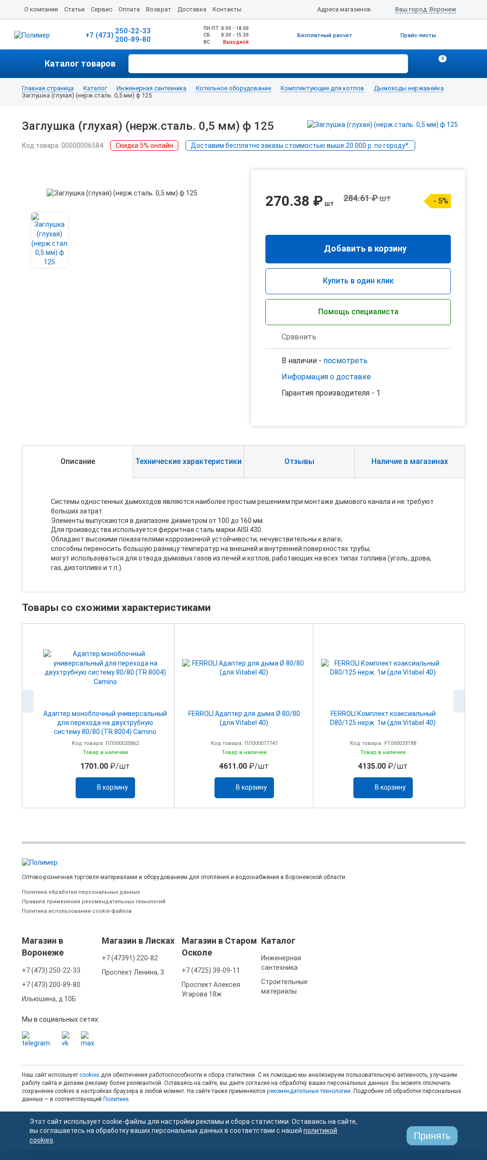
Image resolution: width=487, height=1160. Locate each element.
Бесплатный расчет (324, 35)
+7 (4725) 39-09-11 (211, 970)
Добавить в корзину (365, 248)
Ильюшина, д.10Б (49, 999)
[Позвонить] (420, 63)
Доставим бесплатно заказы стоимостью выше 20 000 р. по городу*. (300, 145)
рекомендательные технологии (309, 1091)
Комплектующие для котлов (322, 88)
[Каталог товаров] (33, 63)
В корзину (112, 787)
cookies (89, 1075)
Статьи (74, 9)
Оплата (129, 9)
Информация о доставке (326, 376)
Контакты (227, 9)
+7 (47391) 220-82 (130, 958)
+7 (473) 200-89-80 (51, 984)
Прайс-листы (418, 35)
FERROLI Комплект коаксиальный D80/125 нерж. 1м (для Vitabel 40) (383, 718)
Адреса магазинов (344, 9)
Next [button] (459, 701)
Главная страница (48, 88)
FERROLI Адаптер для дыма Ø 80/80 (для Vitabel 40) (244, 718)
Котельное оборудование (233, 88)
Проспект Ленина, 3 (133, 972)
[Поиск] (399, 63)
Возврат (158, 9)
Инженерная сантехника (151, 88)
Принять (432, 1136)
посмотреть (345, 360)
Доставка (191, 9)
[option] (105, 716)
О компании (41, 9)
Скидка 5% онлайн (144, 145)
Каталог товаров (80, 63)
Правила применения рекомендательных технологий (94, 902)
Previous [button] (28, 701)
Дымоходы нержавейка (409, 88)
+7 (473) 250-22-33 (51, 970)
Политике (115, 1099)
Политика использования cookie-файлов (77, 911)
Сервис (101, 9)
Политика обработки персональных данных (81, 892)
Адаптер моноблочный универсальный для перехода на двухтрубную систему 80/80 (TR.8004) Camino (105, 722)
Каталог (95, 88)
